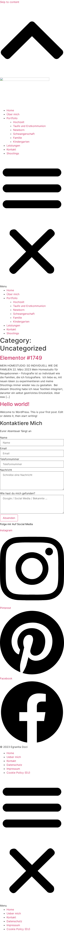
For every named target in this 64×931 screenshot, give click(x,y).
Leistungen (13, 145)
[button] (32, 221)
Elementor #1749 (21, 358)
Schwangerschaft (24, 133)
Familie (17, 137)
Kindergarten (21, 141)
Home (10, 110)
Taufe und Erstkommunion (29, 126)
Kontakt (11, 149)
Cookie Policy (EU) (18, 772)
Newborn (18, 130)
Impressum (13, 768)
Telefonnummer (9, 459)
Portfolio (12, 118)
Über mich (13, 114)
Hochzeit (18, 122)
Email (3, 448)
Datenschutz (14, 764)
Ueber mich (14, 757)
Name (3, 437)
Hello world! (14, 404)
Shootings (13, 153)
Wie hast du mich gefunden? (17, 493)
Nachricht (6, 470)
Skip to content (9, 2)
